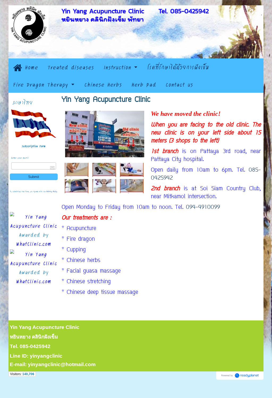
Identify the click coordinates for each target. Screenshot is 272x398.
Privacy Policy (51, 191)
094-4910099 (203, 207)
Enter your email (20, 157)
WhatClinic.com (33, 243)
